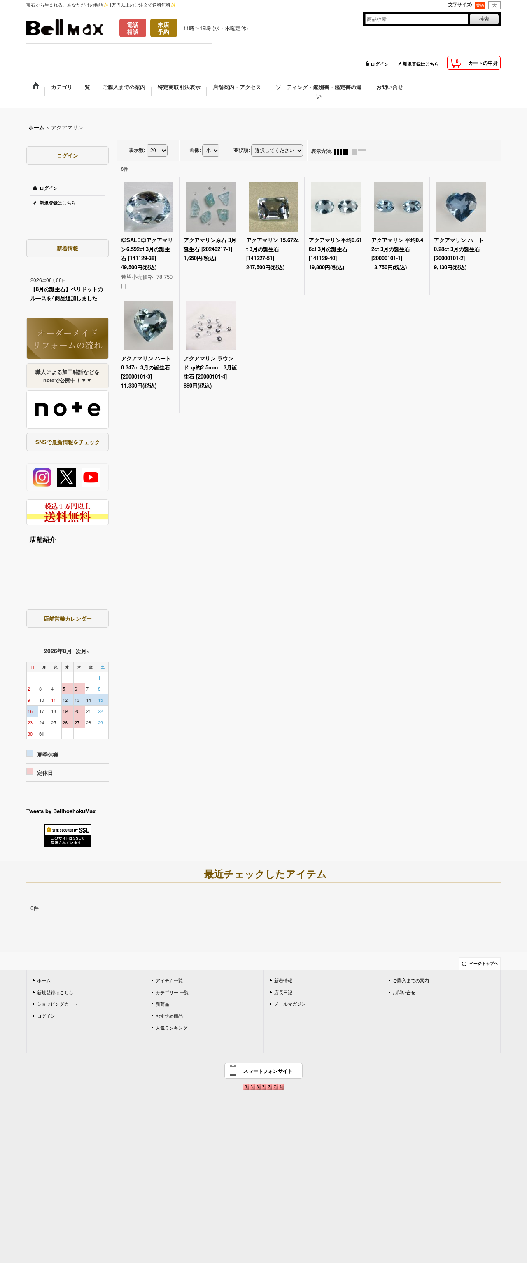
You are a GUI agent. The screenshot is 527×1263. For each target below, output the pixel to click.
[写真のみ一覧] (343, 151)
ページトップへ (483, 963)
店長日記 (283, 992)
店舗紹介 (43, 539)
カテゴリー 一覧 (172, 992)
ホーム (44, 980)
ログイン (380, 64)
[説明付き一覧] (361, 151)
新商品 (162, 1003)
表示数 (137, 150)
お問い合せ (404, 992)
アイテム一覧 (169, 980)
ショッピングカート (57, 1003)
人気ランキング (171, 1027)
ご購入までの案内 (411, 980)
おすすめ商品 (169, 1015)
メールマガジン (290, 1003)
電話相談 (132, 27)
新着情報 (283, 980)
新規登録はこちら (421, 64)
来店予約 (163, 27)
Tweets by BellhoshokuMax (61, 811)
